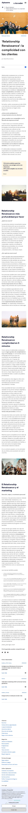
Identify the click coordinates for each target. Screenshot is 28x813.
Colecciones (5, 733)
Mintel (4, 174)
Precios (3, 748)
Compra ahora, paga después (9, 725)
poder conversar (7, 239)
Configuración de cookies (14, 802)
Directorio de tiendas (7, 731)
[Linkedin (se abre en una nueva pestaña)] (5, 652)
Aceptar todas (14, 809)
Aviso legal (4, 785)
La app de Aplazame (7, 727)
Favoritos (4, 723)
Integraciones (5, 745)
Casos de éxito (5, 750)
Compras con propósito (8, 770)
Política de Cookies (8, 798)
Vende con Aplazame (7, 741)
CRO (7, 663)
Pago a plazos (5, 760)
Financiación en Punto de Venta (9, 764)
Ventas (8, 35)
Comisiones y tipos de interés (9, 772)
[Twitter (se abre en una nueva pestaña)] (2, 652)
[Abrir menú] (25, 2)
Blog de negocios (6, 754)
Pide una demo (5, 743)
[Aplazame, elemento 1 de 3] (2, 7)
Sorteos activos (6, 777)
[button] (14, 67)
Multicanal (4, 35)
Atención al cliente (6, 729)
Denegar (14, 806)
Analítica (4, 663)
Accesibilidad (5, 781)
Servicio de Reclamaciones (8, 775)
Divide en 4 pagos (6, 762)
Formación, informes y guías (8, 752)
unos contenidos (20, 611)
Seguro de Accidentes (7, 735)
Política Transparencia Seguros (9, 779)
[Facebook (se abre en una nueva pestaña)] (7, 652)
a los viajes (13, 520)
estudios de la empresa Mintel (14, 256)
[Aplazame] (6, 2)
